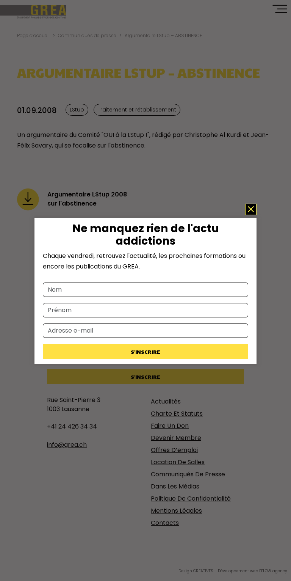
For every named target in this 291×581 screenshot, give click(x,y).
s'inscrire (145, 351)
